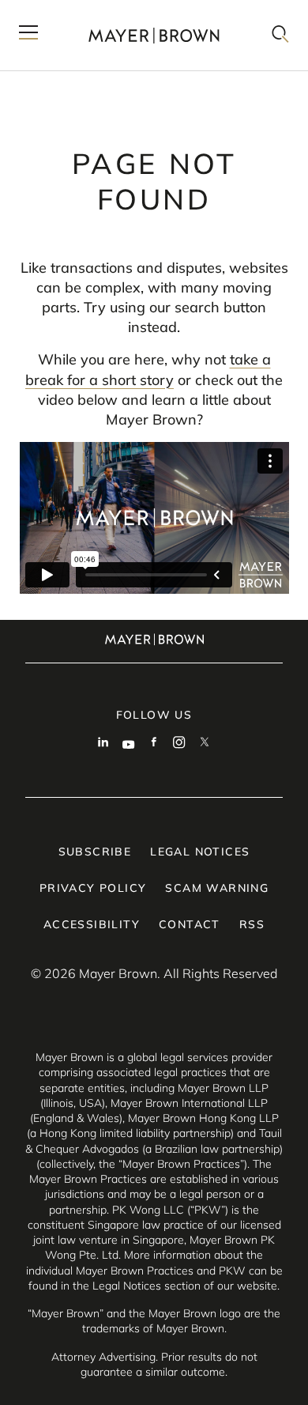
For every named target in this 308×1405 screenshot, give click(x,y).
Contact (189, 924)
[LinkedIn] (103, 744)
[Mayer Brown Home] (154, 35)
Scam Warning (217, 888)
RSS (252, 924)
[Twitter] (204, 744)
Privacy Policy (93, 888)
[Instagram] (179, 744)
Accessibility (91, 924)
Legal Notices (200, 851)
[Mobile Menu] (28, 35)
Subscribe (95, 851)
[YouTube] (128, 744)
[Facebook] (154, 744)
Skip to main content (77, 12)
